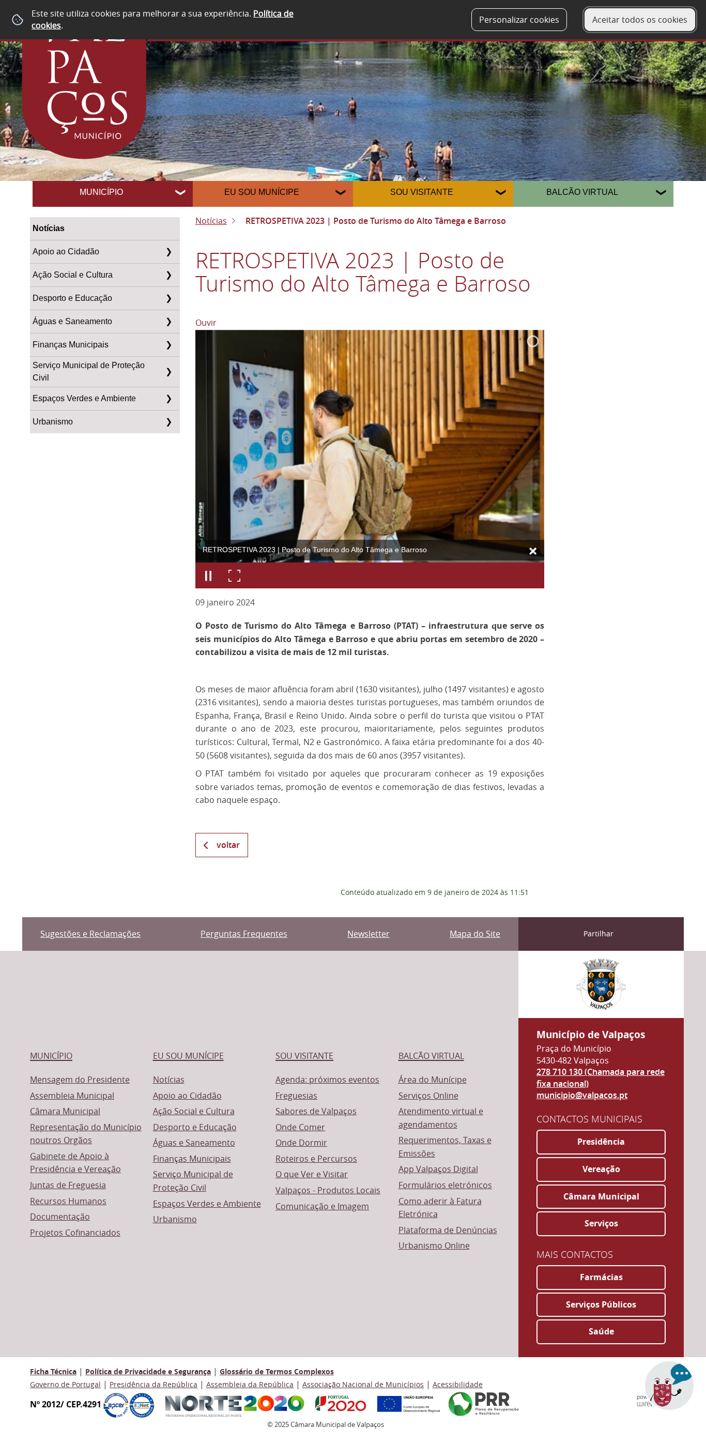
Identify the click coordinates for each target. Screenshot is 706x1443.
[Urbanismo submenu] (168, 422)
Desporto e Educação (72, 298)
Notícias (49, 228)
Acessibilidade (458, 1384)
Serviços (601, 1223)
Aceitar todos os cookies (639, 19)
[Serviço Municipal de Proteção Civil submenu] (168, 372)
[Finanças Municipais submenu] (168, 344)
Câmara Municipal (601, 1196)
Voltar (228, 844)
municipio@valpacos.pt (581, 1095)
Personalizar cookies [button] (519, 19)
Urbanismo (53, 421)
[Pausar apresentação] (208, 575)
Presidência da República (153, 1384)
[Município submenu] (181, 194)
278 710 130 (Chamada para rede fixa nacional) (600, 1077)
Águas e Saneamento (72, 321)
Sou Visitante (421, 192)
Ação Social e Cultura (73, 274)
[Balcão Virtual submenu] (662, 194)
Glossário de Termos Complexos (277, 1371)
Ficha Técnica (53, 1371)
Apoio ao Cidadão (66, 251)
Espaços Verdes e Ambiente (84, 398)
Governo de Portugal (65, 1384)
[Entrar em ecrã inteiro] (234, 575)
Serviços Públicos (601, 1304)
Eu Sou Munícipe (261, 192)
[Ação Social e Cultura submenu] (168, 275)
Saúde (601, 1331)
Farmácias (601, 1277)
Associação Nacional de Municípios (363, 1384)
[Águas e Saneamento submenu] (168, 321)
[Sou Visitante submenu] (501, 194)
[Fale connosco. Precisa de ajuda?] (585, 1391)
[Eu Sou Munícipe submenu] (341, 194)
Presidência (601, 1141)
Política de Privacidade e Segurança (148, 1371)
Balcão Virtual (582, 192)
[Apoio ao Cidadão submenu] (168, 251)
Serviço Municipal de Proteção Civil (89, 371)
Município (101, 192)
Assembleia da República (250, 1384)
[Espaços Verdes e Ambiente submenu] (168, 398)
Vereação (601, 1169)
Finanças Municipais (71, 344)
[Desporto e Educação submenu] (168, 298)
